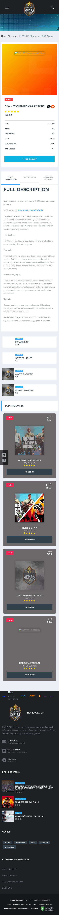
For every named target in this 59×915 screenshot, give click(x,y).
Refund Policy (23, 908)
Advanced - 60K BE (24, 390)
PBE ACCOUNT (22, 342)
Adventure (20, 842)
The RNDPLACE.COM (15, 900)
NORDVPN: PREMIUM (29, 663)
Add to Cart (30, 159)
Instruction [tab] (29, 177)
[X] (49, 106)
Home (4, 36)
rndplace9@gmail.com (16, 743)
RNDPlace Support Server (17, 752)
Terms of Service (45, 904)
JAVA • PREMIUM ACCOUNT (29, 595)
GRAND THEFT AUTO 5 (29, 460)
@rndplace (12, 761)
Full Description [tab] (11, 178)
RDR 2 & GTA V (29, 528)
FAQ (34, 904)
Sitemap (34, 908)
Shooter (44, 842)
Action (7, 842)
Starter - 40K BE (23, 358)
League (13, 36)
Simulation (9, 847)
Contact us (26, 904)
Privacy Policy (10, 908)
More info (29, 472)
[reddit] (53, 106)
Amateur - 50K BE (24, 374)
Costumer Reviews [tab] (48, 177)
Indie (33, 842)
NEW (9, 99)
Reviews (16, 904)
